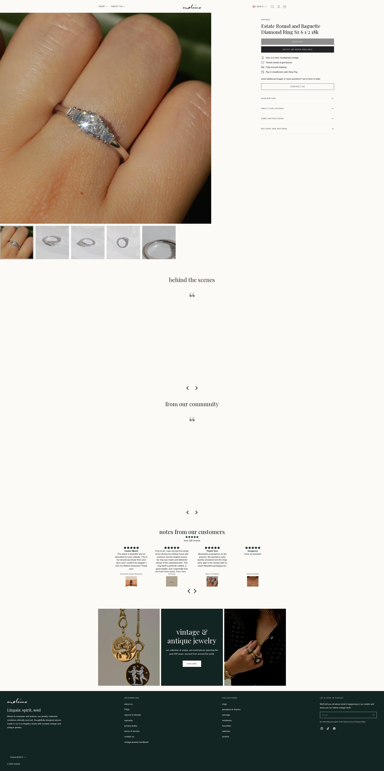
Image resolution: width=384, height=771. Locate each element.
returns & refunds (132, 715)
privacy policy (130, 726)
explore (192, 664)
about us (128, 704)
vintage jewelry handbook (136, 742)
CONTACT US (297, 87)
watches (226, 731)
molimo (17, 764)
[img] (192, 537)
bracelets (226, 726)
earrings (226, 715)
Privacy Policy (360, 722)
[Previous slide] (187, 388)
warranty (128, 720)
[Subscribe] (373, 715)
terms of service (132, 731)
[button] (272, 6)
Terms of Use (348, 722)
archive (225, 736)
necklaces (227, 720)
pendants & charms (231, 709)
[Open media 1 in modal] (206, 18)
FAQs (127, 709)
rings (224, 704)
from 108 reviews (192, 540)
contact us (129, 736)
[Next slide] (196, 388)
